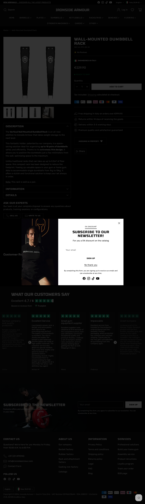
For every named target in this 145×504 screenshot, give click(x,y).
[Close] (119, 223)
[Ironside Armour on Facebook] (84, 279)
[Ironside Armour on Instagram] (88, 279)
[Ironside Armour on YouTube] (97, 279)
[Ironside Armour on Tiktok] (93, 279)
